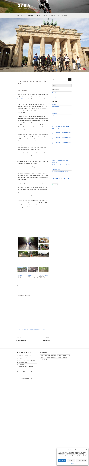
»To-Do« (37, 15)
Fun (58, 15)
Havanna (64, 355)
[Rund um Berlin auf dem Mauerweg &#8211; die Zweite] (43, 269)
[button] (86, 449)
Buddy (53, 128)
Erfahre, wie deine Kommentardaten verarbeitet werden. (31, 329)
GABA (24, 5)
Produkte (44, 15)
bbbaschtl (54, 104)
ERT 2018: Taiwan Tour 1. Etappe (62, 126)
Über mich (23, 15)
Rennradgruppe (55, 97)
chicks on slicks (55, 108)
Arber (42, 355)
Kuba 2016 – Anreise (60, 128)
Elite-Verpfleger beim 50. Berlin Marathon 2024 (61, 164)
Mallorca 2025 (55, 162)
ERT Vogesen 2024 (56, 169)
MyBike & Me (30, 15)
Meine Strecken (55, 150)
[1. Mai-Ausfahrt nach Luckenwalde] (22, 269)
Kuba (69, 355)
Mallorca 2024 (55, 173)
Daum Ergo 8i (47, 355)
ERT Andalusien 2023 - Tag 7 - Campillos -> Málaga (27, 371)
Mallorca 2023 (55, 176)
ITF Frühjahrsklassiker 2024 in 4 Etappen (60, 171)
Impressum (73, 463)
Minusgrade (53, 357)
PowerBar (59, 357)
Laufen (42, 357)
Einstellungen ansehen (82, 460)
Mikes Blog (54, 117)
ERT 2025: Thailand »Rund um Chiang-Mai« (25, 355)
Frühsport (59, 355)
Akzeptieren (62, 460)
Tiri (46, 359)
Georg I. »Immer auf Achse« (57, 111)
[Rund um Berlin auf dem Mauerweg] (33, 269)
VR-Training (51, 15)
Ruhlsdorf (42, 359)
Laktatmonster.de (55, 115)
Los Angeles (47, 357)
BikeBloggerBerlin (55, 106)
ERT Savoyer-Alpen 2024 (57, 167)
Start (18, 15)
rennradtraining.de (55, 94)
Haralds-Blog (54, 113)
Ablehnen (71, 460)
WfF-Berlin (54, 92)
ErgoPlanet (53, 355)
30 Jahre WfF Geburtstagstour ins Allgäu (60, 160)
